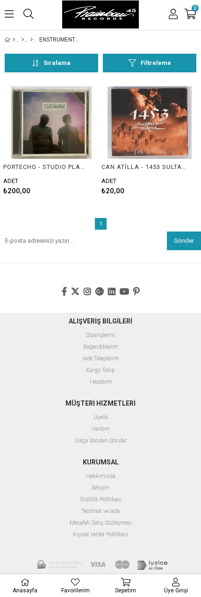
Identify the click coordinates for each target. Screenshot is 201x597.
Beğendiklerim (100, 347)
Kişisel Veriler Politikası (100, 535)
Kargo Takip (100, 370)
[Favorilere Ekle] (51, 140)
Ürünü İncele (72, 140)
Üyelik (100, 417)
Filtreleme (156, 62)
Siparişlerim (100, 335)
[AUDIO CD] (23, 39)
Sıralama (57, 62)
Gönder (184, 240)
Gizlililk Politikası (101, 500)
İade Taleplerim (101, 359)
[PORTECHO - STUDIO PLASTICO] (51, 122)
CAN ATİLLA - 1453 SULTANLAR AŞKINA (143, 166)
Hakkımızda (100, 476)
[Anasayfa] (14, 39)
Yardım (100, 429)
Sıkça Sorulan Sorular (101, 441)
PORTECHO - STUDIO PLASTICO (45, 166)
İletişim (100, 488)
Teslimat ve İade (100, 511)
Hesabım (101, 382)
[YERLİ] (31, 39)
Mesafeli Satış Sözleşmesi (101, 523)
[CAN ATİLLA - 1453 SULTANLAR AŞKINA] (149, 122)
